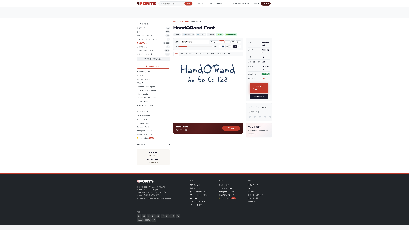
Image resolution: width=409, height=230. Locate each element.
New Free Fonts (143, 116)
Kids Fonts (184, 22)
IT (163, 216)
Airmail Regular (143, 72)
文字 (182, 54)
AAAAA (140, 83)
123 (233, 42)
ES (149, 216)
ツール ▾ (256, 4)
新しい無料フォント (153, 66)
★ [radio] (250, 116)
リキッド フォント (144, 47)
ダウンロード (232, 128)
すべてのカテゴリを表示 (153, 59)
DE (144, 216)
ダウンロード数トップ (218, 4)
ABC (221, 42)
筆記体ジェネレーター (145, 134)
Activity (140, 75)
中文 (172, 216)
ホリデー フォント (144, 28)
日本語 (147, 220)
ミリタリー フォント (145, 54)
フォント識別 (224, 185)
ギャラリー (189, 54)
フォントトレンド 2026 (240, 4)
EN (139, 216)
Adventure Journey (145, 105)
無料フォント (195, 185)
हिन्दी (154, 220)
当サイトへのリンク (255, 195)
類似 (212, 54)
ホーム (175, 22)
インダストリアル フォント (147, 39)
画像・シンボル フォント (146, 35)
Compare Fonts (143, 127)
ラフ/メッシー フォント (146, 50)
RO (153, 216)
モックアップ (221, 54)
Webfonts (194, 198)
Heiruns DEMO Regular (146, 98)
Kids (263, 79)
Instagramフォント (144, 131)
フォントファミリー (197, 202)
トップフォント (143, 119)
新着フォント (202, 4)
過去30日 (251, 202)
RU (178, 216)
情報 (229, 54)
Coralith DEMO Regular (146, 90)
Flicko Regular (142, 94)
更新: (177, 42)
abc (227, 42)
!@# (238, 42)
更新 (176, 54)
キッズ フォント (143, 43)
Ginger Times (142, 102)
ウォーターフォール (202, 54)
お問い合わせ (253, 185)
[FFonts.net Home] (146, 3)
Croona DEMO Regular (146, 87)
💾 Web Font (259, 97)
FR (158, 216)
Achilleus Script (143, 79)
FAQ (249, 188)
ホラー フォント (143, 32)
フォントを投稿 (196, 205)
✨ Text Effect (145, 138)
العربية (140, 220)
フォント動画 (253, 198)
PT (167, 216)
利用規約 (251, 192)
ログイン (266, 3)
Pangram (214, 42)
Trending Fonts (143, 123)
